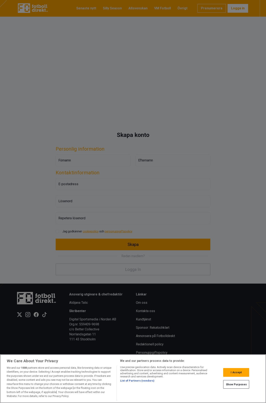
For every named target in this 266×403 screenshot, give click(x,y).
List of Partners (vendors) (137, 380)
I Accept (236, 372)
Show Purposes (236, 384)
